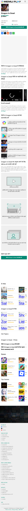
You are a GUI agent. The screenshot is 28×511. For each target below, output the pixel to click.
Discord (3, 438)
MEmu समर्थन (4, 435)
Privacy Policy (15, 509)
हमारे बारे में (4, 489)
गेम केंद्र (3, 484)
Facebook (4, 426)
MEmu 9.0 (4, 492)
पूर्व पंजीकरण (3, 16)
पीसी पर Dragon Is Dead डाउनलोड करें (15, 27)
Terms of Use (8, 509)
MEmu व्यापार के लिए (5, 504)
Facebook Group (5, 436)
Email (3, 439)
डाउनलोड (3, 499)
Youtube (4, 430)
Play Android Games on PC (7, 494)
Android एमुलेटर (5, 490)
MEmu (11, 2)
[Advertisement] (14, 50)
